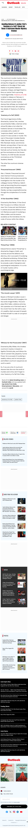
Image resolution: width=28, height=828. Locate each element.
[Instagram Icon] (14, 812)
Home (2, 19)
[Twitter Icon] (10, 812)
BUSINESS (4, 7)
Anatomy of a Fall (20, 95)
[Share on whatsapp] (18, 51)
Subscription (7, 791)
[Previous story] (1, 414)
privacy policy (17, 802)
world (11, 388)
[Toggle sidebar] (4, 3)
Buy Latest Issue (8, 794)
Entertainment (7, 386)
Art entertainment (11, 19)
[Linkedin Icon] (17, 812)
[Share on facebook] (9, 51)
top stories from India (9, 384)
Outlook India (6, 382)
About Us (4, 820)
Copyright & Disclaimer (20, 820)
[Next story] (27, 414)
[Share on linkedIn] (15, 51)
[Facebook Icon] (7, 812)
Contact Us (10, 820)
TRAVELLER (17, 7)
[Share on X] (12, 51)
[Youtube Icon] (21, 812)
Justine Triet (17, 399)
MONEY (11, 7)
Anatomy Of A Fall (7, 399)
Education (16, 386)
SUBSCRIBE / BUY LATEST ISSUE (14, 806)
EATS (23, 7)
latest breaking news (17, 380)
